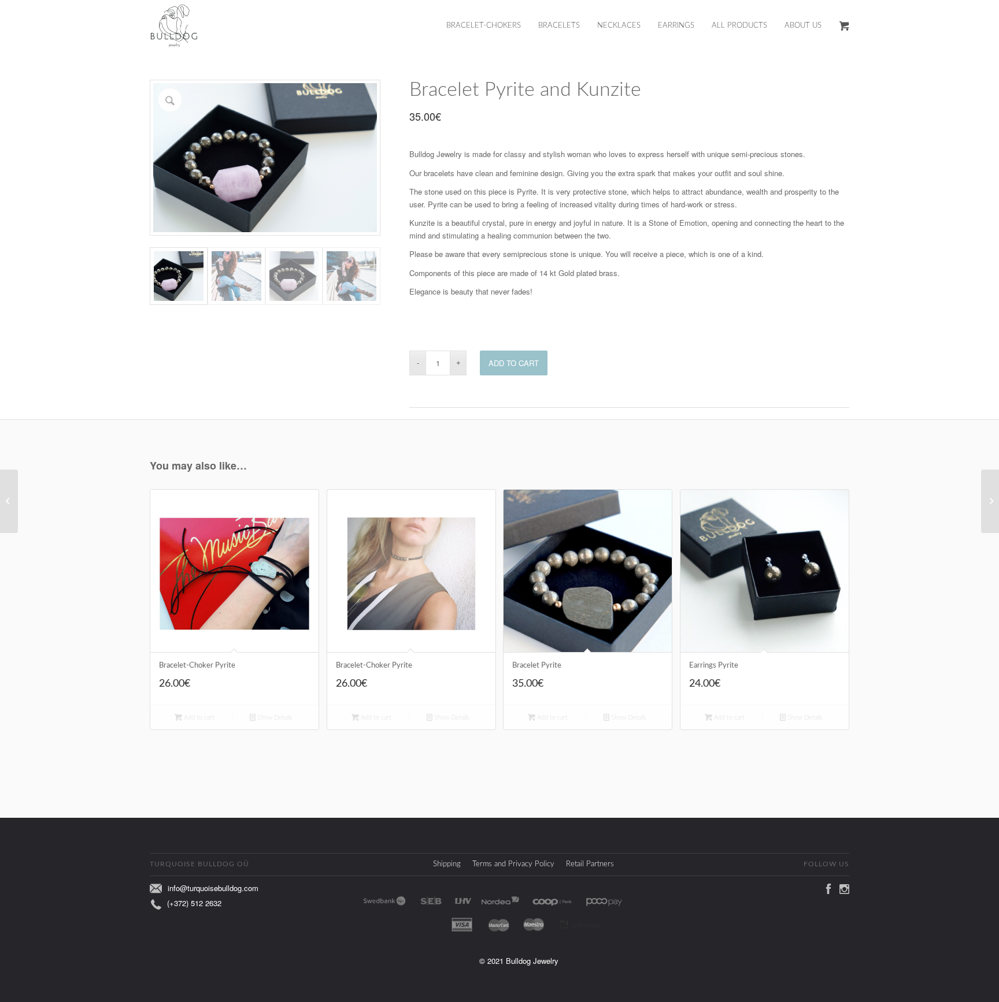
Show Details (274, 717)
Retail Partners (590, 864)
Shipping (447, 864)
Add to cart (514, 362)
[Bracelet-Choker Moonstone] (990, 501)
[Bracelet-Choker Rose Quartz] (9, 501)
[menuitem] (492, 26)
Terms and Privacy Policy (513, 864)
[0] (844, 26)
